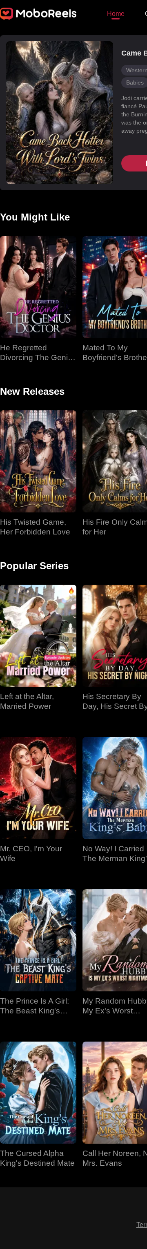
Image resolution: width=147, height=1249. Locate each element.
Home (116, 13)
